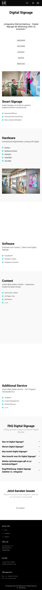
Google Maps (6, 550)
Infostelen (7, 154)
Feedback (7, 533)
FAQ (5, 530)
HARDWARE (21, 40)
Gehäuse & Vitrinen (10, 151)
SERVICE (21, 58)
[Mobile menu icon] (38, 3)
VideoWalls (8, 157)
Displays (7, 148)
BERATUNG (21, 64)
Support (6, 537)
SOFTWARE (21, 46)
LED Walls (7, 161)
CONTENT (21, 52)
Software (8, 243)
